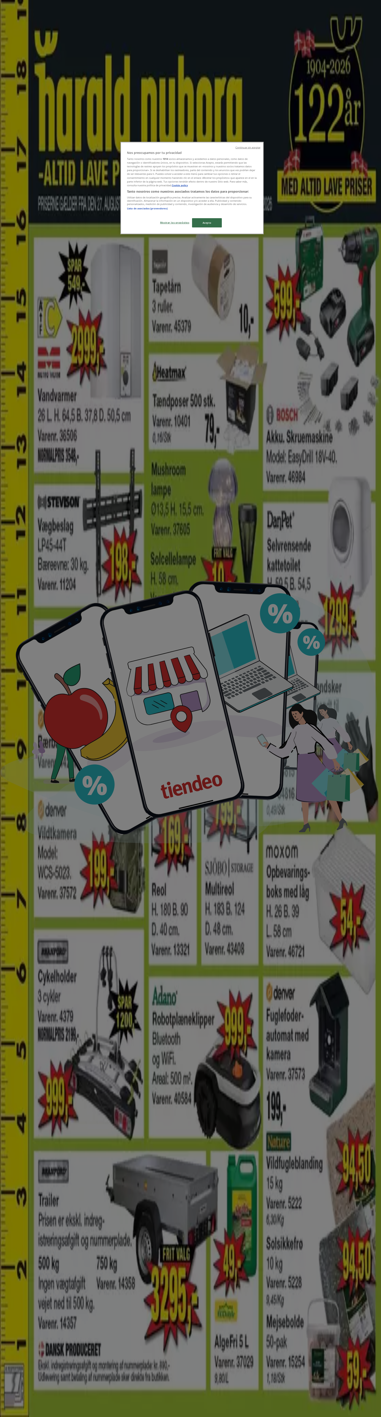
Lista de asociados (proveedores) (147, 208)
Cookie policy (180, 185)
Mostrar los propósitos (174, 222)
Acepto (207, 222)
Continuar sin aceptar (247, 147)
